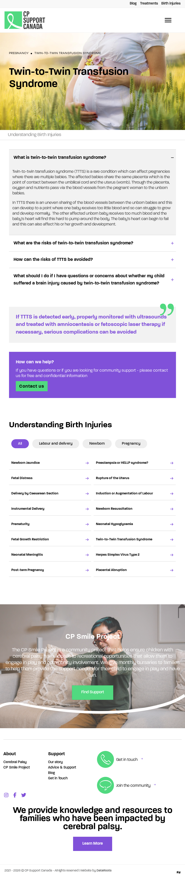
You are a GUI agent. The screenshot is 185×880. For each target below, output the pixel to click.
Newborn (97, 444)
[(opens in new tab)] (178, 873)
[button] (92, 157)
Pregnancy (19, 53)
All (20, 444)
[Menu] (168, 20)
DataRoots (104, 870)
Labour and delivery (56, 444)
